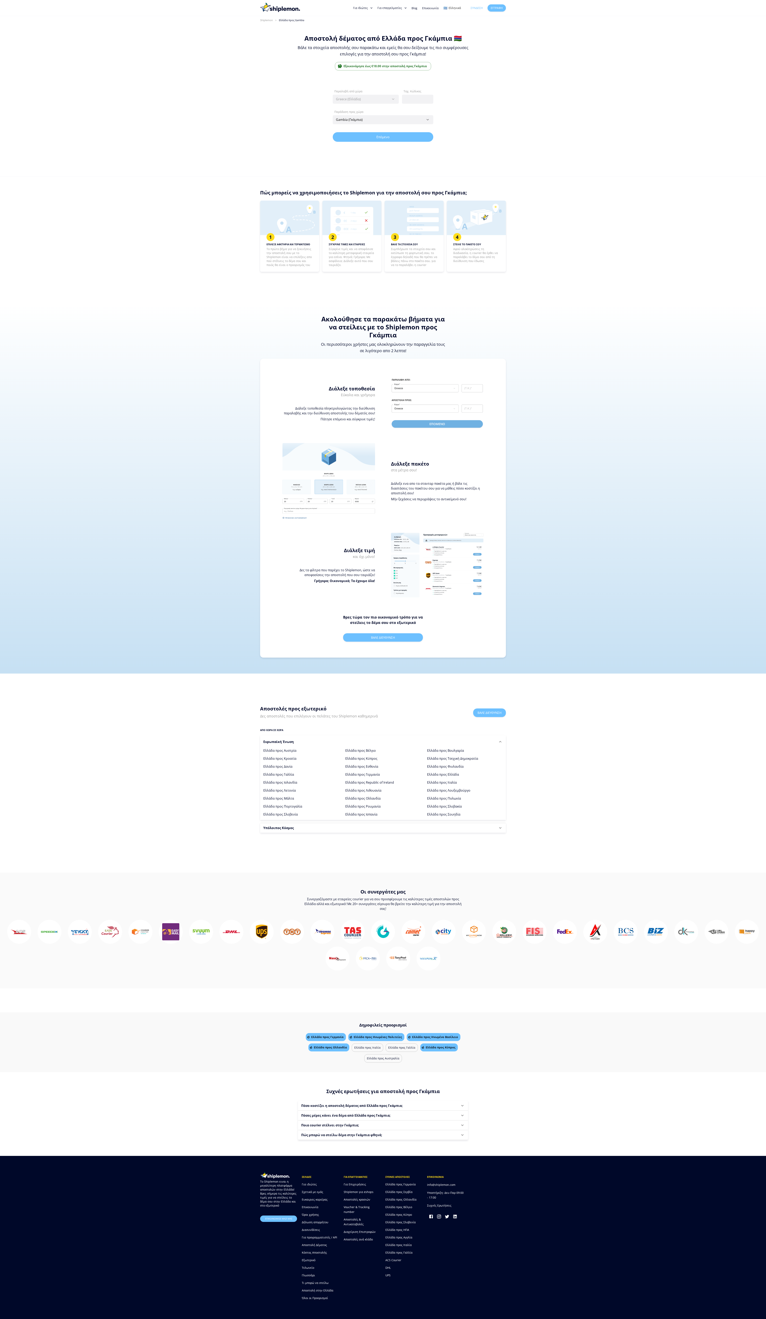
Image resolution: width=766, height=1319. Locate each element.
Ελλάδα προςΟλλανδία (363, 798)
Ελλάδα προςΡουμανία (363, 806)
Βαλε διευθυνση (383, 637)
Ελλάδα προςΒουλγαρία (445, 750)
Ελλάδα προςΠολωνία (444, 798)
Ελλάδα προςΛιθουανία (363, 790)
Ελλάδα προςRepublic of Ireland (369, 782)
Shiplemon (266, 20)
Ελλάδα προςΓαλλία (278, 774)
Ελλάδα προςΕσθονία (361, 766)
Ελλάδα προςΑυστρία (279, 750)
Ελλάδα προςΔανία (277, 766)
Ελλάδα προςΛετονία (279, 790)
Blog (414, 8)
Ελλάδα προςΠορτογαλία (282, 806)
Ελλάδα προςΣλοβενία (280, 814)
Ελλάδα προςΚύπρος (361, 758)
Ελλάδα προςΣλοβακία (444, 806)
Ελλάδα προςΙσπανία (361, 814)
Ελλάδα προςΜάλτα (278, 798)
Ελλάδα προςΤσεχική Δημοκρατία (452, 758)
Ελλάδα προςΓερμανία (362, 774)
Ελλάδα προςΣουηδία (443, 814)
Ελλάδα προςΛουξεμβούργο (448, 790)
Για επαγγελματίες (389, 8)
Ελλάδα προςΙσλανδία (280, 782)
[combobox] (366, 99)
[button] (383, 741)
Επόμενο (383, 137)
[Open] (427, 119)
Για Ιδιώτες (360, 8)
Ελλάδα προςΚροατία (279, 758)
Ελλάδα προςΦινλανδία (445, 766)
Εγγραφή (497, 8)
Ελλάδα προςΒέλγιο (360, 750)
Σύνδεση (477, 8)
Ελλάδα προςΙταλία (442, 782)
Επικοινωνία (430, 8)
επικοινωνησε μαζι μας (278, 1218)
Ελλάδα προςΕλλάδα (443, 774)
